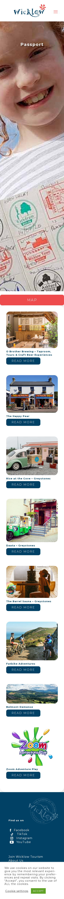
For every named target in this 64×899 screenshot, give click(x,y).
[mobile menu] (56, 12)
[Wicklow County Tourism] (30, 11)
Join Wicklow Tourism (26, 856)
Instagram (24, 838)
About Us (16, 860)
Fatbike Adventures (20, 663)
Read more (23, 361)
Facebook (21, 830)
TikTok (22, 834)
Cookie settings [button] (16, 891)
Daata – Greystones (20, 545)
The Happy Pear (18, 416)
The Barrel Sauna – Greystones (28, 601)
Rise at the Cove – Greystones (28, 478)
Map (32, 300)
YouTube (23, 842)
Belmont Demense (19, 706)
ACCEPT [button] (38, 890)
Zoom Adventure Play (22, 769)
